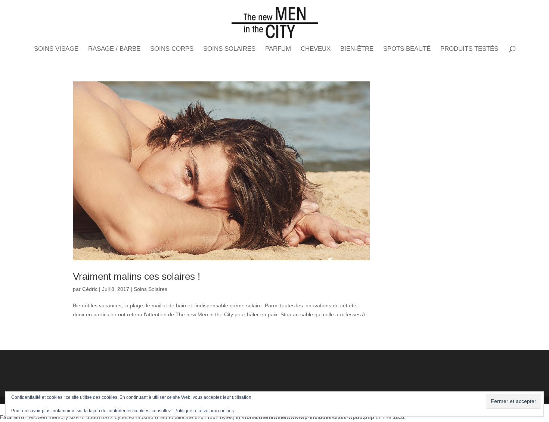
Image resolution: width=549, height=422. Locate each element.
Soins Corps (171, 49)
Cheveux (316, 49)
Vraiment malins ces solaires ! (136, 276)
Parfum (278, 49)
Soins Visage (56, 49)
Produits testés (469, 49)
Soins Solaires (229, 49)
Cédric (89, 289)
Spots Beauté (407, 49)
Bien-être (356, 49)
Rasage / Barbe (114, 49)
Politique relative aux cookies (204, 410)
